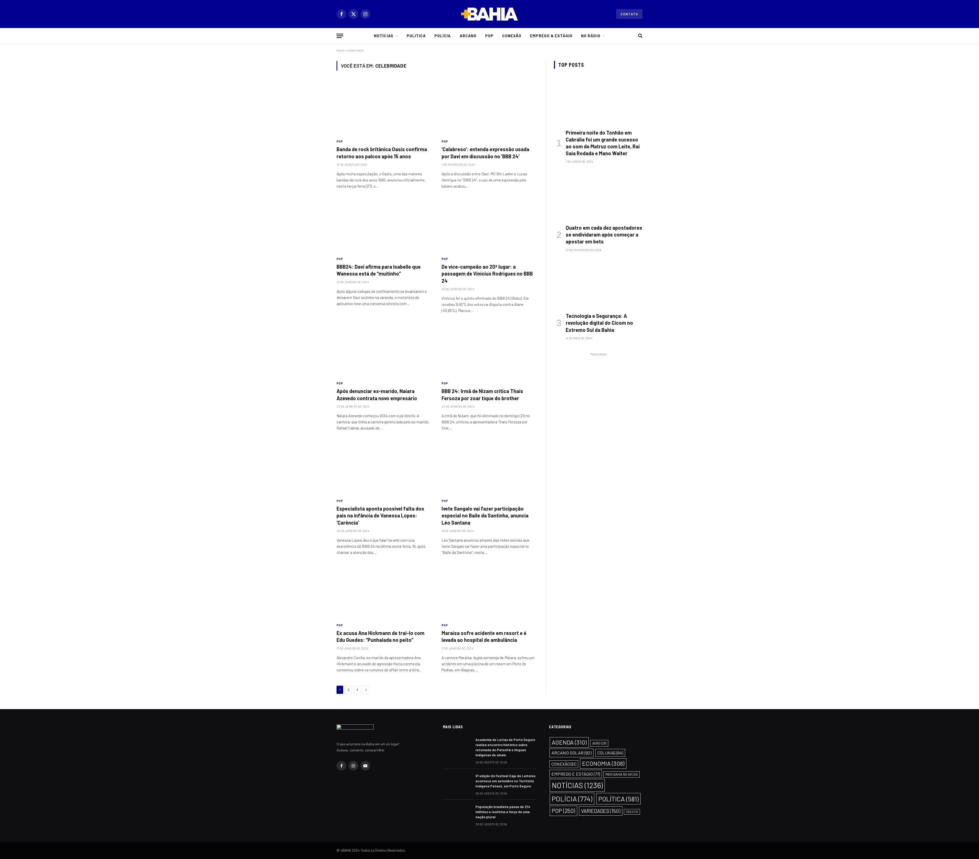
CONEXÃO (563, 764)
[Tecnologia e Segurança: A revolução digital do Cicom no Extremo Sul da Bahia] (598, 283)
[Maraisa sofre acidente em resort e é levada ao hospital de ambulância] (489, 592)
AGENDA (569, 742)
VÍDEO (632, 811)
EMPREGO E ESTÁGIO (575, 773)
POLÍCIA (572, 799)
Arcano (468, 35)
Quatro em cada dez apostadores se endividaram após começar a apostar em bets (604, 234)
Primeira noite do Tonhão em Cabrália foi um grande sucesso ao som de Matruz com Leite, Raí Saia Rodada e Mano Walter (603, 143)
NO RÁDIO (590, 35)
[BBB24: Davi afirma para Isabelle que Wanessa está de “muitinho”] (384, 225)
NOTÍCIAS (577, 785)
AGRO (599, 743)
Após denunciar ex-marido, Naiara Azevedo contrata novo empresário (377, 394)
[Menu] (340, 36)
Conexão (511, 35)
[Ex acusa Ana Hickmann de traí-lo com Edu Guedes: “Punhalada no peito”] (384, 592)
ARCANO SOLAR (571, 753)
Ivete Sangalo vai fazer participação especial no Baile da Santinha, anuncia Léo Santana (485, 515)
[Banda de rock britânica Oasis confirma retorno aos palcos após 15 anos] (384, 108)
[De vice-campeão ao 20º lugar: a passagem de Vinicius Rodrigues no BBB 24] (489, 225)
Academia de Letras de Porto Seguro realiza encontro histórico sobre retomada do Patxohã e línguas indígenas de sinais (505, 747)
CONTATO (629, 14)
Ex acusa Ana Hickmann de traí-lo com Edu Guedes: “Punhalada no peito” (380, 636)
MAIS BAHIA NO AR (622, 774)
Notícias (383, 35)
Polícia (442, 35)
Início (340, 50)
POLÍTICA (618, 799)
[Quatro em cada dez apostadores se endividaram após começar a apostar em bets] (598, 195)
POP (340, 141)
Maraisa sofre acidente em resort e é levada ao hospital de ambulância (484, 636)
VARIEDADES (600, 811)
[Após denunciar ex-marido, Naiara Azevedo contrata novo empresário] (384, 350)
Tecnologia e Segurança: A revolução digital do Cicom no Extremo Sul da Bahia (599, 323)
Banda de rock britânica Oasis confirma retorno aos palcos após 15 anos (382, 152)
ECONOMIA (603, 763)
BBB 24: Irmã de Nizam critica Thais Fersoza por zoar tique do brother (482, 394)
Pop (489, 35)
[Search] (639, 36)
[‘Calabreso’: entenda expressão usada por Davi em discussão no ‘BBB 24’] (489, 108)
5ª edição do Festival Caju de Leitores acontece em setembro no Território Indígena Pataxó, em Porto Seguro (505, 781)
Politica (416, 35)
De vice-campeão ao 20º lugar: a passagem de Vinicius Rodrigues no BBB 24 (487, 273)
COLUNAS (610, 752)
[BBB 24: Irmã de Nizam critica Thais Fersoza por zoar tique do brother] (489, 350)
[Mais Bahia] (489, 14)
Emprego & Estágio (551, 35)
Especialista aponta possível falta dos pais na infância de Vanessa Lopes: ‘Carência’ (380, 515)
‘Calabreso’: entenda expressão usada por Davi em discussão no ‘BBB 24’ (485, 152)
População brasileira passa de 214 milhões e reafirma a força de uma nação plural (502, 811)
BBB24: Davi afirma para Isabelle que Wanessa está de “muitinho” (379, 270)
